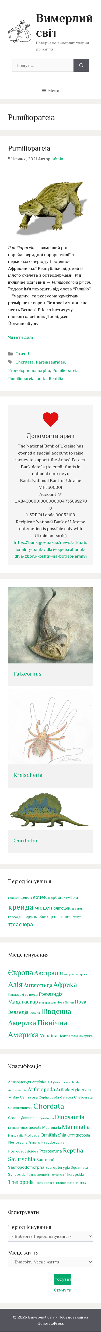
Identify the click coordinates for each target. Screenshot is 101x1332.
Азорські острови (75, 974)
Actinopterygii (19, 1082)
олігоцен (61, 908)
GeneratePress (50, 1323)
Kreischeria (28, 775)
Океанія (34, 1012)
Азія (15, 984)
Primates (34, 1142)
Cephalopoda (49, 1097)
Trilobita (80, 1182)
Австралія (48, 973)
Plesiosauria (17, 1142)
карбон (55, 897)
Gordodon (26, 840)
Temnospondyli (38, 1175)
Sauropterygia (58, 1167)
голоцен (13, 897)
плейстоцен (45, 916)
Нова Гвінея (65, 1002)
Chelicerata (83, 1097)
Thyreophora (44, 1183)
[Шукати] (81, 65)
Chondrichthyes (20, 1108)
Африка (65, 985)
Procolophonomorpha (29, 370)
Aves (86, 1089)
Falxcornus (27, 673)
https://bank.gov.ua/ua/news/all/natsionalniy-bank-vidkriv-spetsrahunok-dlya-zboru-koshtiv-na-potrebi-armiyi (50, 549)
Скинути (62, 1290)
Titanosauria (64, 1183)
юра (28, 924)
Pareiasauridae (50, 362)
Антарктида (38, 985)
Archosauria (17, 1090)
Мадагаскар (23, 1002)
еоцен (40, 897)
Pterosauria (50, 1151)
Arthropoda (41, 1089)
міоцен (43, 907)
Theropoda (21, 1182)
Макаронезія (47, 1002)
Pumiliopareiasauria (27, 378)
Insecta (35, 1127)
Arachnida (72, 1082)
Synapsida (17, 1174)
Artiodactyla (68, 1089)
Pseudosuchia (52, 1142)
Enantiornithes (17, 1128)
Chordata (24, 362)
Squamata (79, 1167)
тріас (15, 924)
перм (28, 916)
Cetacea (66, 1097)
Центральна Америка (75, 1036)
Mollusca (32, 1135)
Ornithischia (53, 1135)
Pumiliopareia (29, 148)
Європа (20, 972)
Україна (48, 1035)
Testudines (57, 1174)
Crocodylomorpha (22, 1118)
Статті (22, 353)
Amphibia (39, 1082)
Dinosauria (70, 1116)
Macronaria (51, 1127)
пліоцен (64, 916)
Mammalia (76, 1126)
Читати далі (20, 337)
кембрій (71, 897)
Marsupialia (15, 1135)
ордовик (76, 908)
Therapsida (74, 1174)
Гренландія (50, 994)
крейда (20, 907)
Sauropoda (46, 1159)
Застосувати (62, 1279)
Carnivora (29, 1097)
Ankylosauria (56, 1082)
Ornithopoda (78, 1135)
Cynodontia (46, 1118)
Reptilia (56, 378)
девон (26, 897)
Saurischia (21, 1159)
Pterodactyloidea (23, 1151)
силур (77, 917)
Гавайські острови (23, 994)
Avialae (13, 1097)
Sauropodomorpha (26, 1167)
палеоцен (15, 917)
